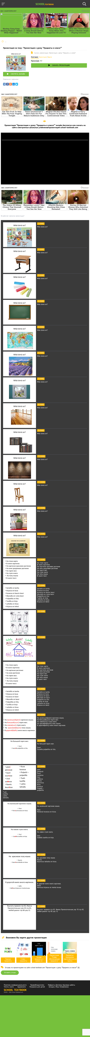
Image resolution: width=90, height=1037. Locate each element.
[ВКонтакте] (4, 85)
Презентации (43, 57)
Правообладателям (37, 985)
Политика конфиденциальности (15, 985)
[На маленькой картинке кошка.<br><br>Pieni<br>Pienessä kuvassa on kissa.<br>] (19, 826)
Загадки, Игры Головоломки (59, 987)
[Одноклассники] (10, 85)
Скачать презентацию (61, 65)
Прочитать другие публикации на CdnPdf (45, 183)
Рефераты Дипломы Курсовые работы (61, 985)
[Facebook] (7, 85)
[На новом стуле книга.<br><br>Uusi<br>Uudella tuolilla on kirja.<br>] (19, 852)
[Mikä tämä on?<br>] (19, 246)
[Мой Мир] (13, 85)
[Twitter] (16, 85)
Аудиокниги (21, 987)
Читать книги (9, 987)
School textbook (15, 990)
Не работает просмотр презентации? (12, 216)
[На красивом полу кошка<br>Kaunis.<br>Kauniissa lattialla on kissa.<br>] (19, 878)
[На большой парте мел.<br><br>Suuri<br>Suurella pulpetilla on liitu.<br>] (19, 763)
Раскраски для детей (37, 987)
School (45, 4)
